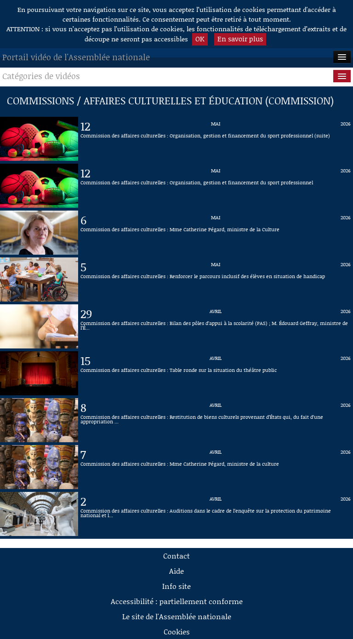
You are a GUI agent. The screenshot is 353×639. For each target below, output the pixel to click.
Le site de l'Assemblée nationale (176, 616)
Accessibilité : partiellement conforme (177, 601)
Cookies (177, 631)
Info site (176, 586)
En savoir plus (240, 39)
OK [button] (200, 39)
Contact (176, 555)
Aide (176, 570)
